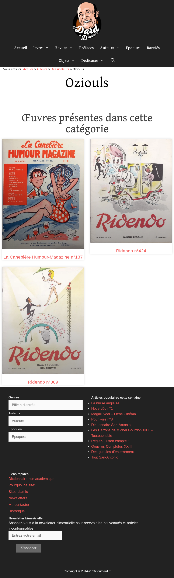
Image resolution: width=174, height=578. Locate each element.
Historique (16, 511)
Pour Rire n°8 (102, 419)
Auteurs (107, 47)
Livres (38, 47)
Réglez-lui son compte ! (110, 441)
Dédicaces (89, 60)
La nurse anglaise (105, 403)
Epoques (133, 47)
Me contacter (18, 505)
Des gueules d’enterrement (112, 452)
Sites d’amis (18, 492)
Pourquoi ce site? (22, 485)
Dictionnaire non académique (31, 479)
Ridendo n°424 (131, 250)
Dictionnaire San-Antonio (110, 425)
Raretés (153, 47)
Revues (61, 47)
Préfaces (86, 47)
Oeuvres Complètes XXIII (111, 446)
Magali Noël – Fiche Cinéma (113, 414)
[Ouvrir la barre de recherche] (112, 60)
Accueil (20, 47)
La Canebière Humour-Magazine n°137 (43, 257)
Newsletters (17, 498)
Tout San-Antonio (104, 457)
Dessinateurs (60, 69)
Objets (64, 60)
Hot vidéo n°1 (102, 408)
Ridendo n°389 (43, 382)
